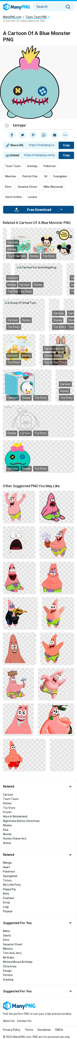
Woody (7, 834)
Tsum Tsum (13, 166)
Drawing (8, 979)
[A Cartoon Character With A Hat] (38, 420)
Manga (7, 862)
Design (7, 970)
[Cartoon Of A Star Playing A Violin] (20, 613)
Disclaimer (44, 1029)
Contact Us (24, 1020)
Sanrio (7, 935)
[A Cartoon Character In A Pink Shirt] (62, 742)
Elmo (8, 186)
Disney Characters (14, 838)
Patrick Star (30, 176)
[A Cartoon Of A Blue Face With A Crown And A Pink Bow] (38, 456)
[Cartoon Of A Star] (57, 648)
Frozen (7, 812)
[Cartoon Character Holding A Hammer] (18, 684)
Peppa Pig (9, 889)
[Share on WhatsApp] (44, 135)
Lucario (32, 197)
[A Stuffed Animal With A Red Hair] (42, 338)
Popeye (7, 911)
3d (45, 176)
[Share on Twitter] (22, 135)
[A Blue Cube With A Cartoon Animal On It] (27, 385)
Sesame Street (27, 186)
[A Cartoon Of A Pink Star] (18, 719)
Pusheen (8, 898)
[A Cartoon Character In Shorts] (56, 684)
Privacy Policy (11, 1029)
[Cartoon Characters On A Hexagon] (19, 349)
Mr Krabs (8, 957)
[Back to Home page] (16, 7)
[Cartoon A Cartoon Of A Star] (57, 577)
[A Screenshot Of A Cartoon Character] (54, 302)
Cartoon (21, 256)
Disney (34, 256)
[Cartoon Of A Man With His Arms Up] (19, 506)
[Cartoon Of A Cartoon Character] (19, 577)
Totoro (7, 880)
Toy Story (49, 256)
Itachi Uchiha (13, 197)
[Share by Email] (54, 135)
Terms (29, 1029)
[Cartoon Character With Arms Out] (58, 613)
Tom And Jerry (12, 953)
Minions (8, 948)
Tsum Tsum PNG (36, 17)
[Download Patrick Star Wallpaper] (19, 542)
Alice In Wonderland (15, 816)
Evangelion (60, 176)
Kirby (6, 893)
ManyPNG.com (12, 17)
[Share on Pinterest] (33, 135)
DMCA (59, 1029)
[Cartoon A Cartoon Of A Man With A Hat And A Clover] (56, 719)
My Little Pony (12, 884)
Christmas (9, 966)
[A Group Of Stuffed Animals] (64, 373)
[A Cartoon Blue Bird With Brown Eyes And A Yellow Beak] (7, 267)
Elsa (5, 829)
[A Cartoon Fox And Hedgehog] (38, 267)
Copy (66, 145)
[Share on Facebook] (12, 135)
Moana (7, 825)
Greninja (32, 166)
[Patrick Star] (56, 506)
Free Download (39, 210)
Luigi (6, 906)
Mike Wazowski (53, 186)
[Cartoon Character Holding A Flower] (56, 542)
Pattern (8, 975)
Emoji (6, 902)
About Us (9, 1020)
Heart (6, 867)
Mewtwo (10, 176)
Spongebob (10, 876)
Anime (7, 843)
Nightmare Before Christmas (21, 821)
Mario (6, 931)
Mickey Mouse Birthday (17, 961)
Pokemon (50, 166)
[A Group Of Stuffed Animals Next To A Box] (42, 242)
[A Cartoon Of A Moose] (69, 302)
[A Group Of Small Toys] (24, 302)
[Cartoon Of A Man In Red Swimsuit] (24, 754)
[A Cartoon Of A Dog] (70, 267)
